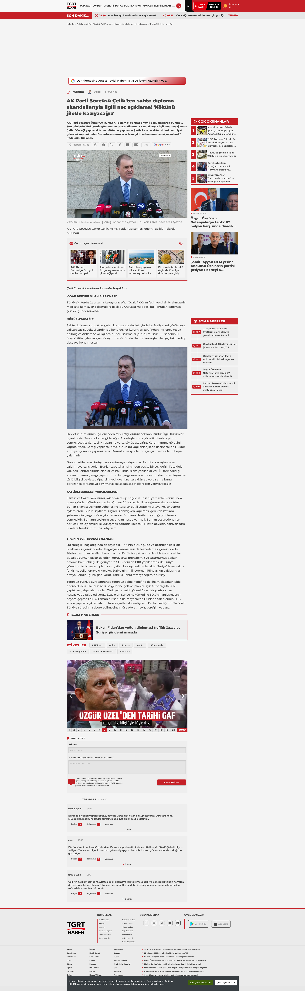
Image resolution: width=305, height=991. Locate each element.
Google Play (200, 924)
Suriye (168, 562)
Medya (92, 971)
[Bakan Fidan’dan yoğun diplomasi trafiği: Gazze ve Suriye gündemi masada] (80, 630)
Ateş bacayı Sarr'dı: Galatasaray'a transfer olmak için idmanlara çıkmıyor (174, 971)
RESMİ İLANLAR (162, 5)
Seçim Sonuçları (120, 960)
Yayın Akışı (118, 975)
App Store (223, 924)
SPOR (139, 5)
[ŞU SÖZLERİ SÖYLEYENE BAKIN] (127, 694)
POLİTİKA (129, 5)
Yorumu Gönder (171, 782)
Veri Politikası (127, 934)
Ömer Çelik (100, 228)
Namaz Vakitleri (95, 975)
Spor (115, 968)
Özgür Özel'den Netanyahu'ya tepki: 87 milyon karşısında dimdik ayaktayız (217, 373)
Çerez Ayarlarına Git (226, 982)
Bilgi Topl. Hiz (127, 931)
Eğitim (69, 968)
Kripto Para (94, 957)
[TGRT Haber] (71, 6)
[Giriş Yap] (178, 6)
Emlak (69, 975)
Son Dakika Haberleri (122, 964)
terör (155, 586)
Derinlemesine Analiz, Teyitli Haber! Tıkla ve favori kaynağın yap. (122, 80)
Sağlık (116, 957)
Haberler (71, 24)
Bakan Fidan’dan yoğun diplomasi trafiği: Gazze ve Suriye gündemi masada (138, 630)
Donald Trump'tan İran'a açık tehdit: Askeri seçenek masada (218, 359)
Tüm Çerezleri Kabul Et (200, 982)
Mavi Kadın (94, 968)
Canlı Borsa (71, 953)
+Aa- (146, 144)
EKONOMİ (109, 5)
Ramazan (117, 953)
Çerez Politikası (105, 934)
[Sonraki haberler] (181, 243)
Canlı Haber (71, 957)
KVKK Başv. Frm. (128, 942)
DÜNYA (119, 5)
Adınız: (72, 744)
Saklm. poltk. (104, 938)
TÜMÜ (232, 15)
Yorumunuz (91, 757)
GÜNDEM (97, 5)
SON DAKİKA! (78, 15)
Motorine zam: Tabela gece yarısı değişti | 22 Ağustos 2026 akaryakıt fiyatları (175, 968)
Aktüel (69, 949)
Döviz (69, 960)
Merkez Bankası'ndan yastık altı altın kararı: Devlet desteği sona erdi (219, 386)
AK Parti (72, 228)
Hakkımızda (104, 920)
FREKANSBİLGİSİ (214, 5)
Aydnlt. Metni (127, 938)
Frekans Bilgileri (105, 931)
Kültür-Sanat (94, 953)
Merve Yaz (111, 91)
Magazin (92, 964)
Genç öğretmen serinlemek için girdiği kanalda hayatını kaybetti (133, 15)
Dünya (69, 964)
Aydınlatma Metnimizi (136, 984)
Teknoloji (117, 971)
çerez (121, 981)
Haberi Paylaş (81, 144)
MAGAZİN (148, 5)
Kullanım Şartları (128, 920)
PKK (139, 302)
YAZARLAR (85, 5)
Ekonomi (70, 971)
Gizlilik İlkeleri (127, 923)
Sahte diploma (77, 325)
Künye (101, 923)
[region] (153, 983)
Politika (80, 24)
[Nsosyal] (128, 145)
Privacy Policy (127, 927)
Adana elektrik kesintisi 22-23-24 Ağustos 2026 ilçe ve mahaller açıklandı (201, 15)
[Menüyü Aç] (173, 6)
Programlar (118, 949)
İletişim (102, 927)
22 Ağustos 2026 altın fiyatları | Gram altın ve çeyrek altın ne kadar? (216, 332)
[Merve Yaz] (89, 92)
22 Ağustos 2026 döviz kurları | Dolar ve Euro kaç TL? (220, 346)
